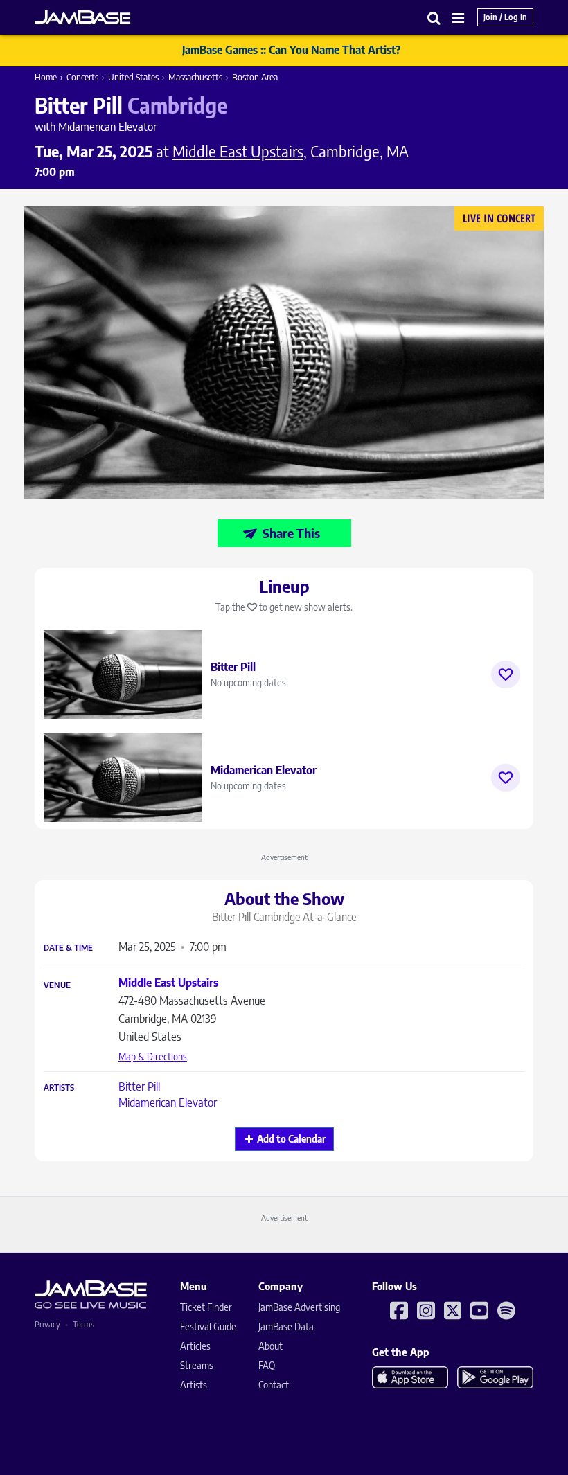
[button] (434, 17)
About (270, 1346)
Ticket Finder (206, 1307)
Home (46, 76)
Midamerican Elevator (167, 1102)
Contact (273, 1385)
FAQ (266, 1365)
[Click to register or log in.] (505, 674)
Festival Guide (208, 1326)
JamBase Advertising (299, 1307)
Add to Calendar (291, 1139)
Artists (59, 1088)
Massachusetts (195, 76)
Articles (195, 1346)
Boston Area (255, 76)
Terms (83, 1324)
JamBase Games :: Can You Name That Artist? (291, 50)
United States (133, 76)
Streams (196, 1365)
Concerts (82, 76)
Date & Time (68, 948)
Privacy (47, 1324)
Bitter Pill (139, 1086)
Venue (57, 985)
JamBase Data (286, 1326)
